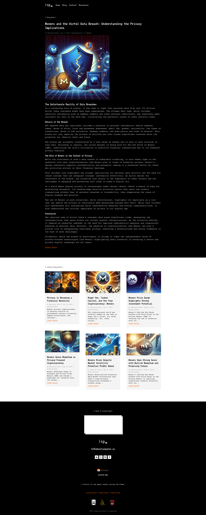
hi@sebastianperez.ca (103, 448)
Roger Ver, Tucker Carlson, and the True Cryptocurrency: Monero (101, 300)
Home (58, 5)
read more (52, 320)
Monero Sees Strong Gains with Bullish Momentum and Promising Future (143, 363)
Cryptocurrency (76, 33)
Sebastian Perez (53, 33)
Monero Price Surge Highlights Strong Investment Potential (140, 300)
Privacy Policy (91, 492)
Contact (73, 5)
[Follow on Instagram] (105, 457)
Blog (64, 5)
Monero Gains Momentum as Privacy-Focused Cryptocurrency (61, 360)
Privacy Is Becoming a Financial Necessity (59, 299)
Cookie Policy (104, 492)
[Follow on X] (101, 457)
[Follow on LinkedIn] (96, 457)
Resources (84, 5)
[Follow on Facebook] (109, 457)
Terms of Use (115, 492)
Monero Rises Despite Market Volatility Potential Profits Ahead (101, 363)
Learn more (51, 247)
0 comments (88, 33)
